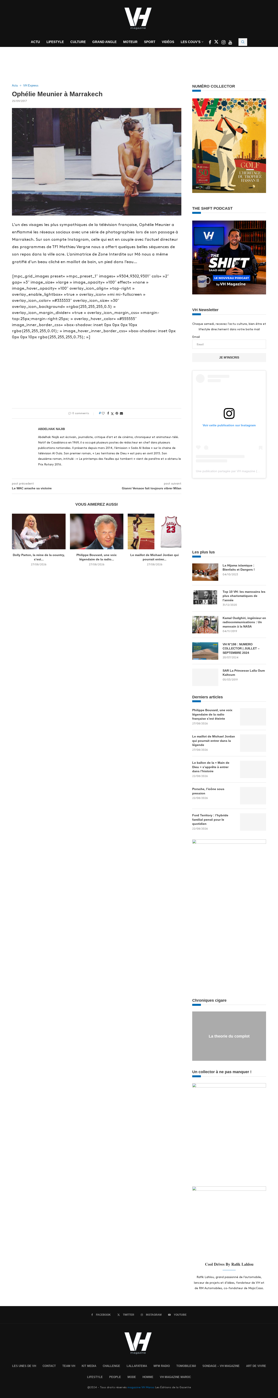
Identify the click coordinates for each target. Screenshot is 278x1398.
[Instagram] (224, 43)
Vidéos (168, 42)
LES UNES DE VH (24, 1366)
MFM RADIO (162, 1366)
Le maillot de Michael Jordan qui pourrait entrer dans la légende (213, 741)
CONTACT (49, 1366)
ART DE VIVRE (256, 1366)
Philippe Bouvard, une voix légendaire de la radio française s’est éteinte (212, 714)
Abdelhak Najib (51, 429)
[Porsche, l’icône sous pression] (253, 795)
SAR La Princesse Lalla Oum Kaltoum (244, 673)
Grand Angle (104, 42)
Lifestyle (55, 42)
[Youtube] (230, 43)
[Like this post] (103, 413)
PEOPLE (115, 1377)
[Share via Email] (121, 413)
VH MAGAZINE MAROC (175, 1377)
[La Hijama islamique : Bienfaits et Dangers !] (205, 572)
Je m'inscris (229, 357)
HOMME (147, 1377)
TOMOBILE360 (186, 1366)
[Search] (242, 42)
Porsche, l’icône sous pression (208, 791)
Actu (35, 42)
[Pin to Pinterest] (117, 413)
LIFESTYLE (95, 1377)
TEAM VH (68, 1366)
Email (196, 336)
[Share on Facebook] (108, 413)
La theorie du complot (229, 1036)
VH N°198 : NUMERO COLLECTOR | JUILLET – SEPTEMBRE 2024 (241, 648)
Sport (149, 42)
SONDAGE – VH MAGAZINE (221, 1366)
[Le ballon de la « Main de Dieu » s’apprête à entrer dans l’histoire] (253, 769)
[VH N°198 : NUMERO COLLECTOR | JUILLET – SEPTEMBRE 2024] (205, 651)
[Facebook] (210, 43)
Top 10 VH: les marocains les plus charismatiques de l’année (244, 596)
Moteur (130, 42)
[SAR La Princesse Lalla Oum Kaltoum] (205, 677)
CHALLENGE (111, 1366)
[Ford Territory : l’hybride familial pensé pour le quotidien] (253, 822)
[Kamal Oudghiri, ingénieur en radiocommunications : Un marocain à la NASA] (205, 624)
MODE (131, 1377)
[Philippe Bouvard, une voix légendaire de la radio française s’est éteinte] (97, 531)
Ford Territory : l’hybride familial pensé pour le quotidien (210, 819)
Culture (78, 42)
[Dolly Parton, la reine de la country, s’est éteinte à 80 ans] (39, 531)
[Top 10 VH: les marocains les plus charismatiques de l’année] (205, 598)
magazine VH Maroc (140, 1387)
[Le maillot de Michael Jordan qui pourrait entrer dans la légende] (154, 531)
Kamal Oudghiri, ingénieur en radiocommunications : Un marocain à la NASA (244, 622)
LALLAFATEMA (137, 1366)
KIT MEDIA (89, 1366)
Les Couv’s (190, 42)
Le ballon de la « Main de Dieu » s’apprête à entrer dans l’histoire (210, 767)
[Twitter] (216, 43)
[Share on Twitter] (112, 413)
